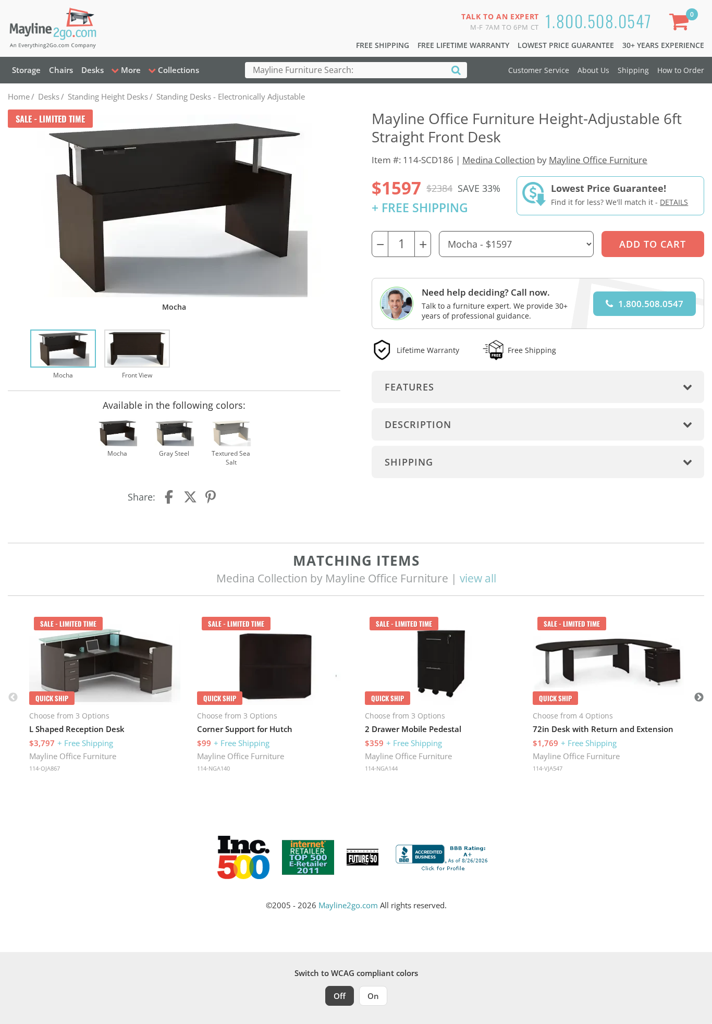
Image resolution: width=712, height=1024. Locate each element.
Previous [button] (13, 697)
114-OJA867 (44, 768)
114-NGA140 (213, 768)
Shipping (633, 70)
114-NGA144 (381, 768)
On (373, 996)
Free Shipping (382, 45)
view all (478, 578)
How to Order (680, 70)
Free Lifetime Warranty (463, 45)
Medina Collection (498, 160)
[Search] (456, 70)
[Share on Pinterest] (211, 497)
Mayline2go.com (348, 905)
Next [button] (699, 697)
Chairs (61, 70)
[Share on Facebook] (170, 497)
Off (340, 996)
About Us (593, 70)
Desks (92, 70)
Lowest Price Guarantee (566, 45)
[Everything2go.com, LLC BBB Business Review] (443, 856)
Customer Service (538, 70)
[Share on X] (190, 497)
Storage (26, 70)
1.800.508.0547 (598, 20)
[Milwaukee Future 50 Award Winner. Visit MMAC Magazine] (362, 857)
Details (674, 202)
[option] (63, 355)
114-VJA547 (547, 768)
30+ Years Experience (663, 45)
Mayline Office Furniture (598, 160)
